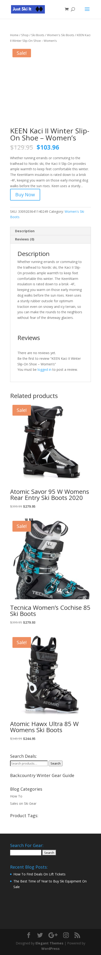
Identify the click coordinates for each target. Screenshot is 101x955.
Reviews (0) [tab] (24, 239)
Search (55, 763)
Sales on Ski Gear (23, 803)
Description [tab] (25, 231)
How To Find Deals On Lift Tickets (39, 874)
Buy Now (25, 194)
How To (16, 796)
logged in (44, 369)
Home (14, 35)
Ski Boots (37, 35)
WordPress (50, 948)
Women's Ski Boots (60, 35)
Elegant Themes (49, 943)
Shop (25, 35)
